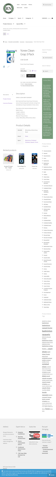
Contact (26, 7)
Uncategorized (47, 292)
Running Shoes (47, 248)
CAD (4, 34)
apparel (43, 321)
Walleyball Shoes (47, 302)
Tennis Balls (46, 276)
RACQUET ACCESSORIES (13, 41)
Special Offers (19, 24)
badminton (45, 323)
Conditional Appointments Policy (21, 448)
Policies (30, 4)
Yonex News (46, 307)
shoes (44, 376)
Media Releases (47, 215)
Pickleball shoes (47, 225)
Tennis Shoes (47, 281)
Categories (28, 18)
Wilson (43, 409)
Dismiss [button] (52, 475)
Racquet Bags (47, 235)
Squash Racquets (48, 264)
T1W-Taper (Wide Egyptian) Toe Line (22, 454)
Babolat (49, 321)
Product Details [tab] (7, 99)
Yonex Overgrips (29, 41)
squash (48, 376)
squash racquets (47, 378)
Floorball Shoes (47, 199)
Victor (45, 294)
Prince (49, 368)
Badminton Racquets (46, 164)
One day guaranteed (48, 449)
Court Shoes (46, 179)
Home (18, 4)
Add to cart (31, 75)
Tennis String (47, 283)
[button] (16, 51)
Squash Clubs (47, 257)
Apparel (45, 153)
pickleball (44, 358)
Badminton (28, 140)
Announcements (47, 151)
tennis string (47, 406)
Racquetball (46, 240)
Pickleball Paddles (48, 222)
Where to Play (47, 304)
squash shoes (46, 388)
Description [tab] (6, 94)
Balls (45, 172)
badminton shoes (47, 340)
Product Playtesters (48, 230)
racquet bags (44, 370)
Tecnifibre (44, 390)
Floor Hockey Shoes (48, 197)
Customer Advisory (48, 185)
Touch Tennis (47, 286)
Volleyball (46, 297)
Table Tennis (47, 271)
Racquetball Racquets (46, 243)
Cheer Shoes (46, 177)
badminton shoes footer (47, 342)
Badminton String (48, 169)
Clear (35, 70)
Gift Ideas (46, 204)
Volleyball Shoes (47, 299)
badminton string (46, 344)
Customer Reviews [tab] (7, 103)
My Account (24, 4)
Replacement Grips (48, 246)
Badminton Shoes (48, 167)
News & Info (19, 7)
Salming (51, 374)
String (45, 269)
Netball (45, 218)
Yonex (26, 136)
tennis (48, 390)
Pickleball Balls (47, 220)
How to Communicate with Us (21, 442)
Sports (19, 18)
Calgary (45, 174)
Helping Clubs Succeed (47, 209)
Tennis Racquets (47, 278)
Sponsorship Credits (47, 252)
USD (8, 34)
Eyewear (45, 194)
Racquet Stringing (48, 237)
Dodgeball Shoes (47, 188)
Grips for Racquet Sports (28, 85)
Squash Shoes (47, 266)
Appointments (47, 155)
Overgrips (22, 41)
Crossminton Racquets (47, 182)
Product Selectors (7, 24)
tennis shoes (44, 404)
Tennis (36, 142)
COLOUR (22, 69)
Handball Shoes (47, 206)
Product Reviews (47, 232)
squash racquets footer (47, 380)
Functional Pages (48, 201)
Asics (45, 158)
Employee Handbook (46, 191)
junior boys (45, 356)
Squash (32, 142)
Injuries (45, 213)
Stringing (11, 18)
